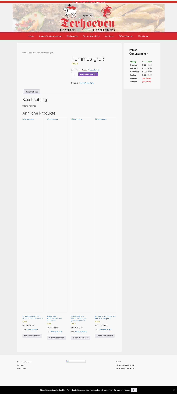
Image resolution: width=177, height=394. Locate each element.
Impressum (101, 2)
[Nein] (173, 390)
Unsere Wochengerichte (50, 36)
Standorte (109, 36)
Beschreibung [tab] (32, 92)
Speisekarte (72, 36)
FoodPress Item (34, 53)
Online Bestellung (91, 36)
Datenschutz (91, 2)
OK (134, 390)
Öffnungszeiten (126, 36)
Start (24, 53)
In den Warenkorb (88, 74)
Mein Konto (143, 36)
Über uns (75, 2)
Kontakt (82, 2)
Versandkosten (94, 70)
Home (31, 36)
